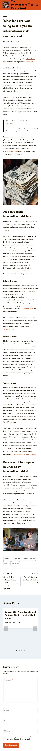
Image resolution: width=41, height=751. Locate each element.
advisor (7, 558)
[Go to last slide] (6, 628)
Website (7, 731)
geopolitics (16, 558)
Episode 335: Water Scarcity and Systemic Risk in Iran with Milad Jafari (20, 615)
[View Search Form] (37, 5)
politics (7, 563)
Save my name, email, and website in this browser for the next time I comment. (19, 738)
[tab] (16, 650)
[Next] (35, 628)
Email (6, 721)
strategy (15, 563)
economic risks (28, 309)
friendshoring (9, 329)
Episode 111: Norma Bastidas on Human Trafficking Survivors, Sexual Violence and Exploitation (10, 581)
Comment (8, 680)
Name (7, 710)
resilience (30, 62)
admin (7, 41)
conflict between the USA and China (23, 454)
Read (5, 16)
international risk (29, 558)
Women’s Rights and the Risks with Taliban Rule (30, 578)
